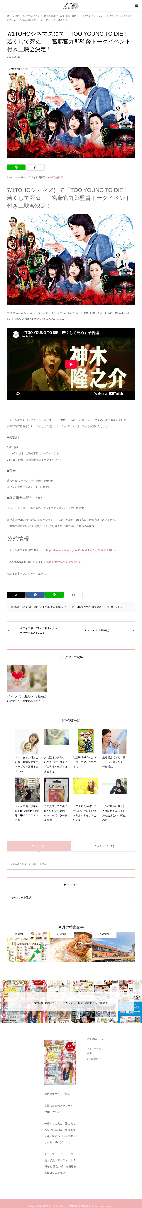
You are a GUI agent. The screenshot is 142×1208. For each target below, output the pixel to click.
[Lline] (16, 167)
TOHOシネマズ (82, 607)
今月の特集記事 (71, 927)
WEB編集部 (56, 177)
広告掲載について (95, 1041)
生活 (52, 607)
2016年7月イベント (24, 607)
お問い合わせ (94, 1059)
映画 (99, 607)
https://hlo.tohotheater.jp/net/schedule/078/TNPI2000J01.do (81, 550)
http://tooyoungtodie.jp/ (67, 561)
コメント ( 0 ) (39, 846)
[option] (28, 947)
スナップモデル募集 (95, 1051)
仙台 (94, 607)
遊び (63, 607)
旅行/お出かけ (42, 607)
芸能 (58, 607)
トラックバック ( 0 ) (103, 846)
